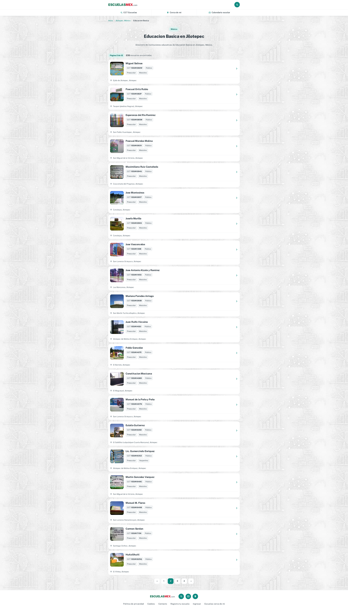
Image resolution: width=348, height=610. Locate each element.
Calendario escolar (221, 12)
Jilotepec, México (123, 20)
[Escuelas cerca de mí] (195, 596)
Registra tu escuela (179, 604)
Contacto (162, 604)
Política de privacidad (133, 604)
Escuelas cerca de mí (214, 604)
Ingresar (197, 604)
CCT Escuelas (130, 12)
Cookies (151, 604)
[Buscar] (237, 4)
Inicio (110, 20)
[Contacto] (188, 596)
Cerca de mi (175, 12)
